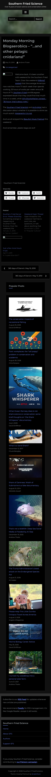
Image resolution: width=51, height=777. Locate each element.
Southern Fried (20, 92)
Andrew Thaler (24, 62)
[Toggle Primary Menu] (25, 12)
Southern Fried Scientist (17, 107)
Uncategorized (11, 67)
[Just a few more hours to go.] (12, 241)
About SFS (7, 734)
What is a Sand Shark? (19, 445)
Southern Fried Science (25, 3)
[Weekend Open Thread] (35, 222)
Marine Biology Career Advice (22, 642)
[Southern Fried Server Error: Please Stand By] (13, 223)
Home (5, 729)
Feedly (21, 708)
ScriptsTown (36, 774)
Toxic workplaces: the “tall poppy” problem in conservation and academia (23, 354)
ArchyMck (37, 107)
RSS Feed (22, 699)
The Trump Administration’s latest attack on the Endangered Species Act (24, 571)
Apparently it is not (23, 113)
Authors (6, 738)
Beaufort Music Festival (34, 119)
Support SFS (8, 743)
